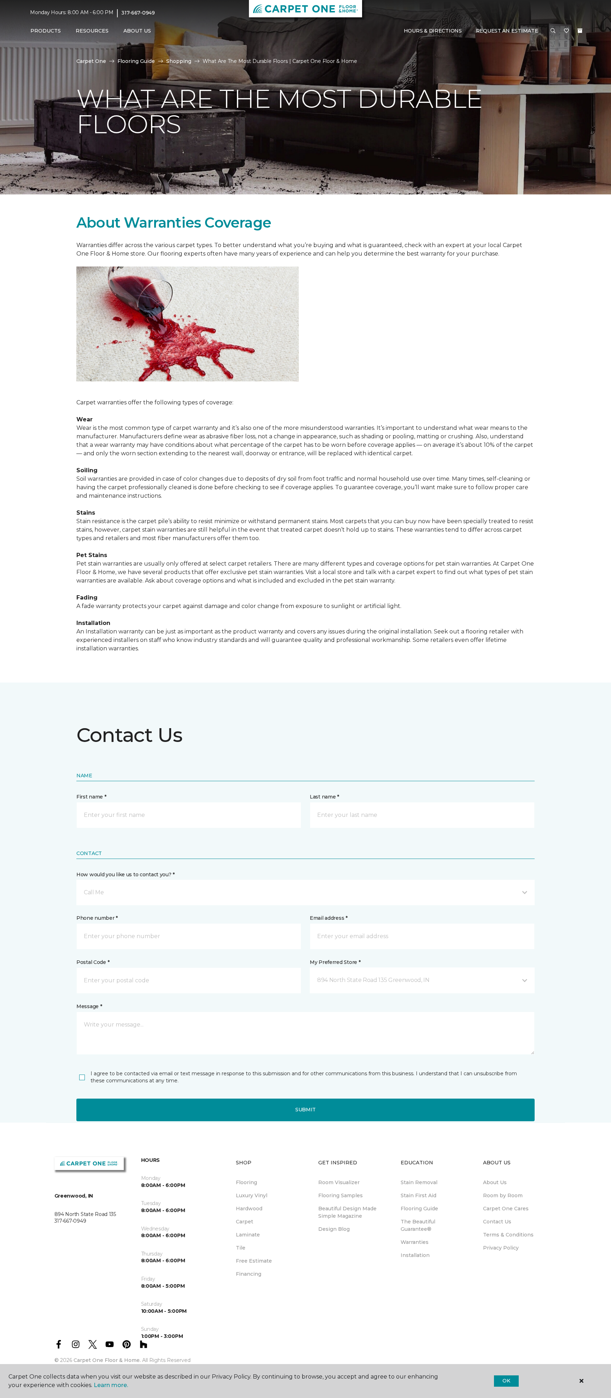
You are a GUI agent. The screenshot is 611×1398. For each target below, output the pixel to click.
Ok (506, 1380)
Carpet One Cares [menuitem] (506, 1208)
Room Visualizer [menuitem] (339, 1182)
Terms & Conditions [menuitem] (508, 1235)
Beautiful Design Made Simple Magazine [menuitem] (347, 1212)
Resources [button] (92, 31)
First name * (91, 796)
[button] (553, 31)
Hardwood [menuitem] (249, 1208)
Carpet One (91, 61)
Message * (89, 1006)
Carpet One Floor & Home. (107, 1360)
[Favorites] (566, 31)
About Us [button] (137, 31)
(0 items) (579, 30)
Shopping (178, 61)
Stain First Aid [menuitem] (418, 1195)
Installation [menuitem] (415, 1255)
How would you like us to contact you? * (125, 874)
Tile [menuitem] (240, 1248)
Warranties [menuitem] (415, 1242)
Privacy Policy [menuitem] (501, 1248)
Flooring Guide (136, 61)
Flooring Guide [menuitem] (419, 1208)
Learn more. (111, 1385)
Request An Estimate (507, 31)
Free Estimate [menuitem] (254, 1261)
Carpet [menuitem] (244, 1221)
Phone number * (97, 918)
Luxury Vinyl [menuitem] (251, 1195)
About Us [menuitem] (495, 1182)
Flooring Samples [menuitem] (340, 1195)
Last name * (324, 796)
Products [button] (45, 31)
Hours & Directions (433, 31)
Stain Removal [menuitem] (419, 1182)
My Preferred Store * (335, 962)
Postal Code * (92, 962)
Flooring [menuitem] (246, 1182)
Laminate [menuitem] (248, 1235)
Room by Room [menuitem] (503, 1195)
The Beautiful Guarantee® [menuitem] (418, 1225)
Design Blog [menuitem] (334, 1229)
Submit (305, 1109)
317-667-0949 (138, 13)
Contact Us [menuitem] (497, 1221)
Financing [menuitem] (248, 1274)
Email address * (329, 918)
